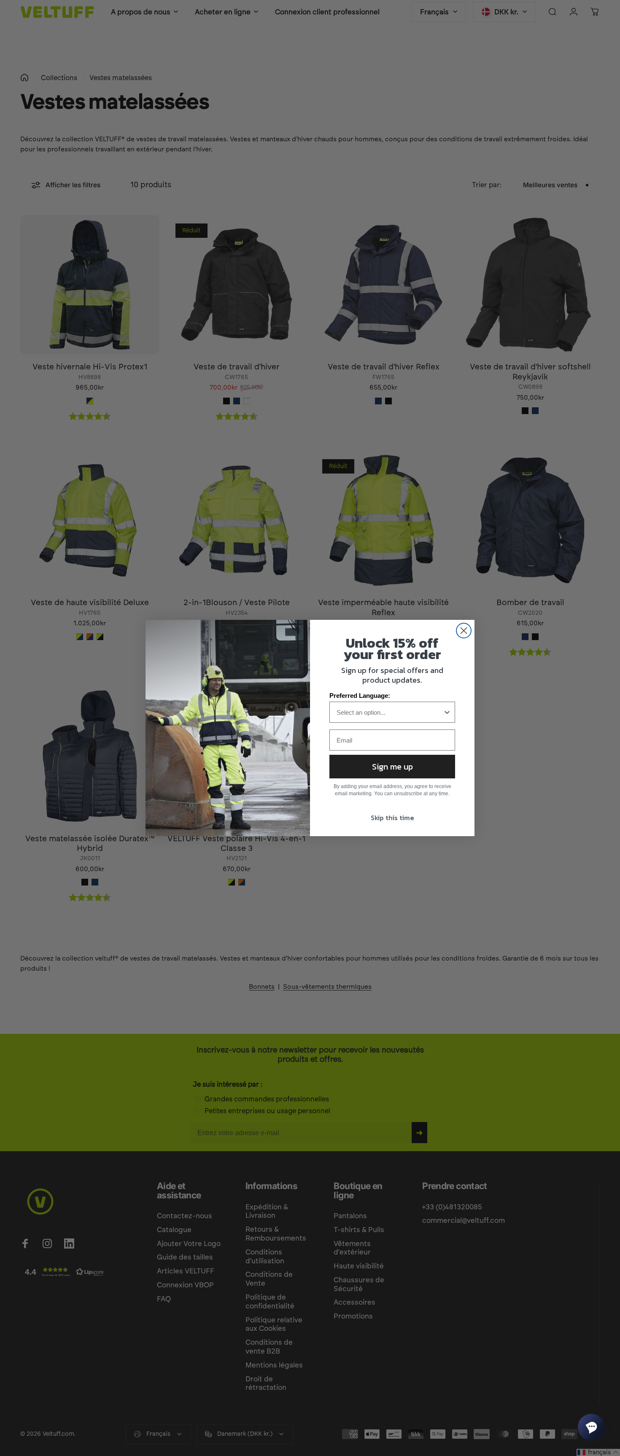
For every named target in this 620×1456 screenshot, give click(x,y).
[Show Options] (447, 712)
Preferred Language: (359, 695)
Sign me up (392, 766)
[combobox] (390, 712)
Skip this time (392, 818)
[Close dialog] (463, 630)
